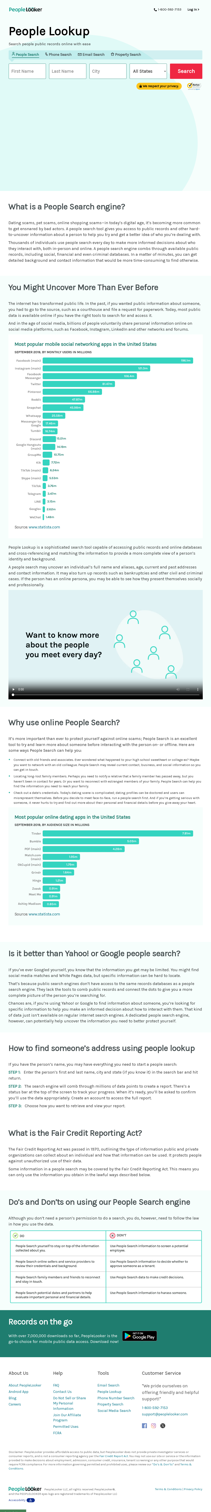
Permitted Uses (66, 1426)
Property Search (110, 1404)
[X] (162, 1425)
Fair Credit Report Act (113, 1456)
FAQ (56, 1385)
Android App (18, 1391)
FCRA (57, 1433)
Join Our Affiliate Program (67, 1418)
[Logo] (26, 1489)
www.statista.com (44, 527)
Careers (15, 1404)
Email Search (108, 1385)
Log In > (193, 9)
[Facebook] (144, 1425)
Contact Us (62, 1391)
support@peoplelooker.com (165, 1414)
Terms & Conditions (168, 1489)
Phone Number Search (116, 1398)
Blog (12, 1398)
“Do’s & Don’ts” (163, 1464)
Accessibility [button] (17, 1500)
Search (186, 71)
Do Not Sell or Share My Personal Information (69, 1403)
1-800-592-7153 (155, 1407)
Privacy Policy (193, 1489)
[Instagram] (153, 1425)
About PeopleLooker (25, 1385)
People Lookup (109, 1391)
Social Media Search (114, 1410)
